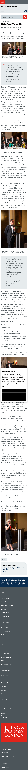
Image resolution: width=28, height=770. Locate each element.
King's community (11, 694)
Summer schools (11, 613)
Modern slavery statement (13, 756)
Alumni (8, 639)
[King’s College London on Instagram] (11, 583)
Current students (11, 632)
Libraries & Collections (12, 657)
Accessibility (9, 763)
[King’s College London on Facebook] (2, 583)
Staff (8, 635)
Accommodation (11, 654)
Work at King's (10, 691)
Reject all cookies (14, 394)
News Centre (10, 676)
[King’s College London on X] (7, 583)
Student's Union (11, 683)
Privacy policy (10, 752)
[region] (14, 385)
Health (4, 559)
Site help (8, 760)
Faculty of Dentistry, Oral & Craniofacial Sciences (14, 568)
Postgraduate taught (12, 602)
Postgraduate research (12, 606)
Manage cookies (10, 767)
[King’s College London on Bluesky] (23, 583)
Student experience (12, 617)
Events (8, 680)
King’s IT (9, 661)
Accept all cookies (14, 398)
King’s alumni (6, 572)
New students (10, 628)
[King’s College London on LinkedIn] (15, 583)
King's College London (9, 6)
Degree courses (11, 599)
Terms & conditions (11, 749)
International (10, 609)
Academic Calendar (12, 665)
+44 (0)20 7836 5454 (6, 705)
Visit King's (9, 687)
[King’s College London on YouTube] (19, 583)
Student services (11, 650)
